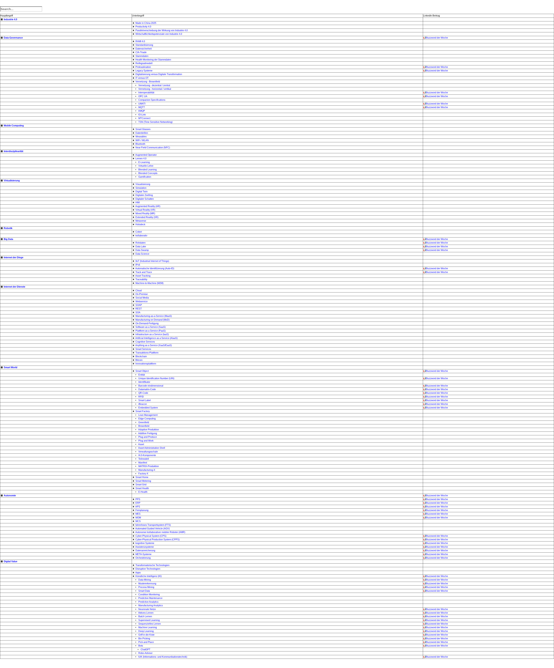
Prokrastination (143, 67)
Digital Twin (141, 191)
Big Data (8, 239)
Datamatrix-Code (147, 389)
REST (138, 308)
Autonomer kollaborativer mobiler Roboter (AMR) (160, 532)
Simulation (140, 188)
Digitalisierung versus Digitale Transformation (158, 74)
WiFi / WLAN (142, 140)
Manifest (142, 462)
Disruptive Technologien (147, 569)
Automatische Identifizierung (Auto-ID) (154, 268)
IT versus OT (142, 78)
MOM (138, 517)
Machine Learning (147, 627)
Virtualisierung (12, 180)
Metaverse (140, 221)
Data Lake (140, 246)
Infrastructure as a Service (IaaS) (152, 334)
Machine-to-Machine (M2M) (149, 283)
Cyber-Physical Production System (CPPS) (157, 539)
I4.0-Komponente (147, 455)
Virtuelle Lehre (145, 166)
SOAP (138, 305)
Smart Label (144, 400)
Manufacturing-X (146, 470)
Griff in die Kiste (146, 635)
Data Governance (13, 38)
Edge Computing (147, 418)
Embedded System (148, 407)
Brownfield (143, 426)
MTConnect (144, 118)
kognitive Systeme (144, 543)
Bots (140, 645)
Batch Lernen (145, 616)
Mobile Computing (14, 125)
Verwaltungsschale (148, 451)
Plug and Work (146, 440)
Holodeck (140, 224)
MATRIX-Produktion (148, 466)
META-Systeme (143, 554)
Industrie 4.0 (10, 19)
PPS (137, 499)
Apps (138, 572)
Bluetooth (140, 144)
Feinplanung (141, 510)
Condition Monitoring (149, 594)
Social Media (142, 297)
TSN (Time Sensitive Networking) (155, 122)
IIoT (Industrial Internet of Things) (152, 261)
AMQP (141, 111)
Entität (141, 375)
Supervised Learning (149, 620)
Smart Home (141, 477)
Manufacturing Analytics (150, 605)
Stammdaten (141, 56)
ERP (137, 503)
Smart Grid (140, 484)
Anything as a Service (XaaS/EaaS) (153, 345)
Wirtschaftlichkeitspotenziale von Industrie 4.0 (158, 34)
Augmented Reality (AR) (147, 206)
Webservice (141, 301)
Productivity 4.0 (143, 26)
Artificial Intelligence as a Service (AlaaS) (156, 338)
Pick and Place (146, 642)
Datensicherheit (143, 48)
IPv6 (137, 265)
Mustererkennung (147, 583)
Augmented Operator (146, 155)
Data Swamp (142, 250)
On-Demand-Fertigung (147, 323)
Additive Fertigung (147, 433)
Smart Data (144, 591)
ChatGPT (145, 649)
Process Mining (146, 587)
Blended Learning (147, 169)
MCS (138, 521)
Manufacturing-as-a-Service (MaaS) (153, 316)
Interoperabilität (146, 92)
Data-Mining (144, 580)
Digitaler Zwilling (144, 195)
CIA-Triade (141, 52)
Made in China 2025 (145, 23)
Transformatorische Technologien (152, 565)
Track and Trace (143, 272)
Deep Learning (146, 631)
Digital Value (10, 561)
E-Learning (144, 162)
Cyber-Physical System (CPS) (150, 536)
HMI (137, 202)
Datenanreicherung (145, 550)
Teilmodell (143, 459)
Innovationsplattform (145, 363)
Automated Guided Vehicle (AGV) (152, 528)
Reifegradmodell (143, 63)
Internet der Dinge (13, 257)
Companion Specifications (151, 100)
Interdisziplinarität (13, 151)
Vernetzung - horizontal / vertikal (154, 89)
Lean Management (148, 415)
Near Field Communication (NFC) (152, 147)
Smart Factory (142, 411)
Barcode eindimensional (150, 385)
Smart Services (143, 349)
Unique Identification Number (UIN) (156, 378)
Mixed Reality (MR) (145, 213)
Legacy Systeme (143, 70)
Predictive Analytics (148, 602)
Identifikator (144, 382)
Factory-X (143, 473)
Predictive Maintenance (150, 598)
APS (137, 506)
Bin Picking (144, 638)
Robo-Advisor (145, 653)
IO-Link (142, 114)
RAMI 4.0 (140, 41)
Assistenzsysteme (144, 547)
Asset (141, 444)
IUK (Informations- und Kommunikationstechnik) (162, 657)
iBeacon (142, 404)
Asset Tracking (142, 276)
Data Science (142, 254)
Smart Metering (143, 481)
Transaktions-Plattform (146, 352)
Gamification (144, 177)
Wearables (141, 136)
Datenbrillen (141, 133)
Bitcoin (139, 360)
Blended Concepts (147, 173)
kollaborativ (141, 235)
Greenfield (143, 422)
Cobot (138, 232)
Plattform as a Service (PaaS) (150, 331)
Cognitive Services (145, 341)
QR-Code (143, 393)
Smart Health (142, 488)
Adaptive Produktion (148, 429)
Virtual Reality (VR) (145, 210)
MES (138, 514)
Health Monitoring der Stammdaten (153, 59)
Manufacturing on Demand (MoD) (152, 320)
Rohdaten (140, 243)
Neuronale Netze (147, 609)
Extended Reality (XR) (146, 217)
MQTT (141, 107)
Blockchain (141, 356)
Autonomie (10, 495)
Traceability (141, 279)
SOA (137, 312)
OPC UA (142, 96)
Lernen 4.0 (140, 158)
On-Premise (141, 294)
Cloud (138, 290)
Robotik (8, 228)
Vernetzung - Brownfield (147, 81)
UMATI (141, 103)
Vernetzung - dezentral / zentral (154, 85)
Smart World (10, 367)
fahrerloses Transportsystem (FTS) (153, 525)
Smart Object (142, 371)
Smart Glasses (142, 129)
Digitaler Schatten (144, 199)
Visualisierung (142, 184)
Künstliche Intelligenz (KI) (148, 576)
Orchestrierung (143, 558)
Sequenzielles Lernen (149, 624)
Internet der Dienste (14, 287)
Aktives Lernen (146, 613)
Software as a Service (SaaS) (150, 327)
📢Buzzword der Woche (435, 38)
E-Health (142, 492)
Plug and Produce (147, 437)
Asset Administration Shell (151, 448)
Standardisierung (144, 45)
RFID (141, 396)
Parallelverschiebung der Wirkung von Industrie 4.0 (161, 30)
